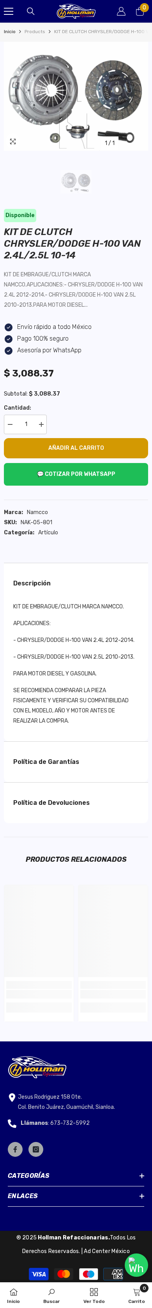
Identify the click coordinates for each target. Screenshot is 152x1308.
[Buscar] (30, 11)
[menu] (8, 11)
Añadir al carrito (76, 448)
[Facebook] (15, 1149)
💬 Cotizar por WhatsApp (76, 474)
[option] (76, 96)
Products (35, 31)
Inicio (10, 31)
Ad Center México (106, 1251)
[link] (39, 994)
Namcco (37, 512)
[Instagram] (35, 1149)
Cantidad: (17, 408)
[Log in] (121, 11)
